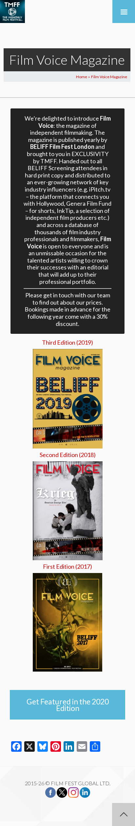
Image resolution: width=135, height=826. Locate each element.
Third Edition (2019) (67, 342)
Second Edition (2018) (68, 454)
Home (81, 76)
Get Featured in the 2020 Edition (68, 705)
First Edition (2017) (67, 566)
